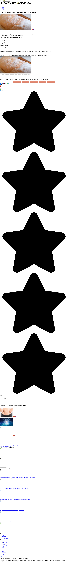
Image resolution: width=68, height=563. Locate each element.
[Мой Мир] (2, 83)
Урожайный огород (26, 81)
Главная (3, 535)
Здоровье (3, 547)
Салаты (3, 8)
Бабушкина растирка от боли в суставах (5, 446)
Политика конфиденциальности (6, 538)
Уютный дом (43, 81)
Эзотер (2, 548)
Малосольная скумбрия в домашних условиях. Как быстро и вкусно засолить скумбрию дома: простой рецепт (15, 499)
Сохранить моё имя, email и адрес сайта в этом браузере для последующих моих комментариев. (14, 405)
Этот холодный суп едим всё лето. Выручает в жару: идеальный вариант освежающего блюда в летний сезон (14, 488)
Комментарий (2, 402)
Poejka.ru (1, 556)
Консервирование (4, 552)
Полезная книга (51, 81)
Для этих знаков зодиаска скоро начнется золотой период (7, 426)
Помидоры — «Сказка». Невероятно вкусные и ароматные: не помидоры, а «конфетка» (12, 510)
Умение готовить (34, 81)
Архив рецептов (4, 536)
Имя (0, 395)
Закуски (3, 9)
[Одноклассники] (1, 83)
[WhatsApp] (7, 83)
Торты (4, 546)
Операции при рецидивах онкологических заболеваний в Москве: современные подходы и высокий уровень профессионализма (17, 477)
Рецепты (3, 541)
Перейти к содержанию (3, 0)
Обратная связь (4, 537)
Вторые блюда (3, 6)
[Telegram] (8, 83)
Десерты (3, 554)
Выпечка (3, 7)
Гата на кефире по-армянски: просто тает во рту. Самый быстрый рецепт (10, 445)
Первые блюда (5, 545)
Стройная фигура (17, 81)
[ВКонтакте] (0, 83)
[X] (4, 83)
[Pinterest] (3, 83)
